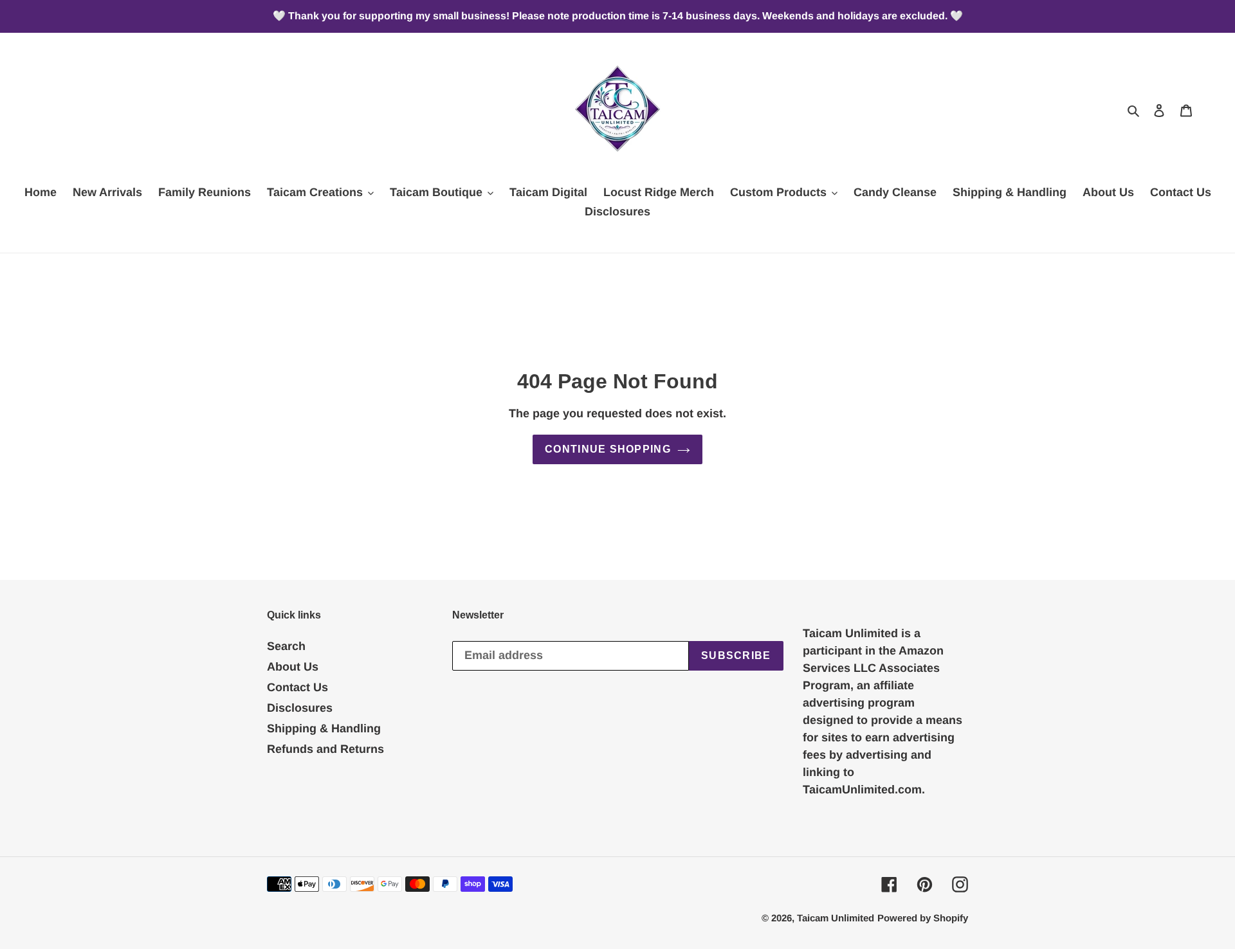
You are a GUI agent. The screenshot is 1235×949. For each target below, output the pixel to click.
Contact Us (297, 687)
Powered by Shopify (922, 917)
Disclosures (300, 707)
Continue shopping (608, 449)
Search (286, 646)
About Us (292, 666)
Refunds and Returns (325, 749)
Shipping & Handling (324, 728)
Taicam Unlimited (835, 917)
